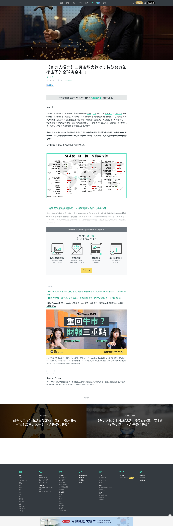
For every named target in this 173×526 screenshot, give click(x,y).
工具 (100, 475)
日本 (20, 494)
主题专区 (61, 475)
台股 (94, 113)
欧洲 (20, 492)
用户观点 (102, 490)
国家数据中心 (23, 480)
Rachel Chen (53, 378)
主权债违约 (62, 510)
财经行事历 (102, 480)
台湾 (20, 487)
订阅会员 (89, 235)
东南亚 (21, 499)
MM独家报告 (83, 475)
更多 (100, 493)
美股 (89, 113)
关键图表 (81, 480)
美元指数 (118, 117)
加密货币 (61, 506)
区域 (20, 483)
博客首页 (86, 398)
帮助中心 (102, 499)
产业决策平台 (43, 478)
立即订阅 (86, 270)
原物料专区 (62, 482)
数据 (100, 482)
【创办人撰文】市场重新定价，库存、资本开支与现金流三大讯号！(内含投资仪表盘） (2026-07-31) (86, 293)
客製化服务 (143, 480)
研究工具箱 (102, 478)
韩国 (20, 496)
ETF (60, 501)
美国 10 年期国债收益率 (66, 120)
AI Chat (121, 475)
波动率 (61, 508)
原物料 (61, 503)
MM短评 (81, 478)
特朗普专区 (22, 508)
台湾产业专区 (43, 482)
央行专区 (21, 506)
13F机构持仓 (63, 484)
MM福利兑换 (103, 495)
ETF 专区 (62, 480)
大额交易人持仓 (63, 487)
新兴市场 (21, 501)
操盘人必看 (62, 478)
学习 (100, 485)
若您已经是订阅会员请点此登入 (94, 230)
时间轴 (21, 511)
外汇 (60, 496)
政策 (20, 504)
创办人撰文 (70, 80)
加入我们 (102, 497)
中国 (20, 490)
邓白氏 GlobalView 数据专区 (46, 488)
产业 (40, 475)
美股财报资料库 (43, 480)
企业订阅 (142, 478)
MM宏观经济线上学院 (105, 487)
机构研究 (41, 485)
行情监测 (61, 492)
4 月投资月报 (96, 98)
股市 (60, 494)
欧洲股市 (108, 113)
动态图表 (61, 489)
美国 (20, 485)
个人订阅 (142, 475)
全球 (20, 475)
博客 (51, 77)
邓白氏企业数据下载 (45, 491)
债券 (60, 499)
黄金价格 (106, 120)
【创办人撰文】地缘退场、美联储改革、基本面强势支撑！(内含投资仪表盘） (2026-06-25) (84, 298)
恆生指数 (118, 113)
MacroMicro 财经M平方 (26, 3)
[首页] (47, 77)
